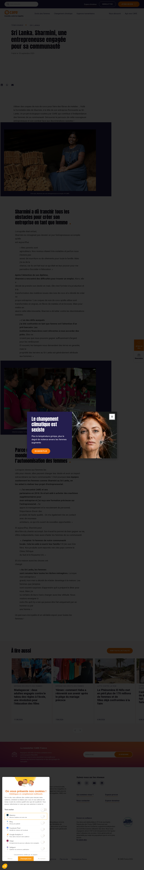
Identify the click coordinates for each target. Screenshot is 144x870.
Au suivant (41, 859)
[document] (72, 435)
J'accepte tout (25, 859)
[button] (4, 866)
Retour (10, 859)
